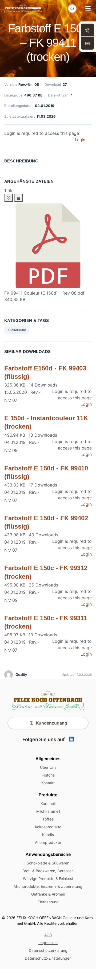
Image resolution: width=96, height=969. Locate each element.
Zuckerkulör (16, 330)
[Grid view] (8, 198)
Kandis (48, 834)
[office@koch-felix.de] (87, 43)
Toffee (48, 819)
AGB (48, 935)
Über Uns (48, 767)
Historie (48, 775)
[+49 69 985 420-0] (87, 30)
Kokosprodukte (48, 827)
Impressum (48, 942)
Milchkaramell (48, 811)
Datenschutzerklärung (48, 950)
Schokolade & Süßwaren (48, 863)
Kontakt (48, 783)
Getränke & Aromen (48, 894)
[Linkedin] (71, 739)
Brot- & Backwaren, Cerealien (48, 870)
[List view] (18, 198)
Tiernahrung (48, 902)
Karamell (48, 803)
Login (80, 139)
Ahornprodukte (48, 842)
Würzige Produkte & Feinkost (48, 878)
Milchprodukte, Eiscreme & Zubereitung (48, 886)
